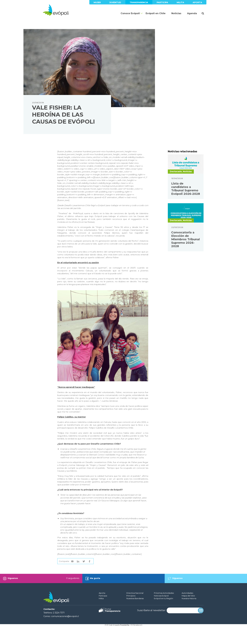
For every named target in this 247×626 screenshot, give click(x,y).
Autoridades (187, 593)
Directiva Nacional (134, 593)
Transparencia (139, 2)
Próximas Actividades (164, 593)
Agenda (192, 13)
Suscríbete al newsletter (151, 610)
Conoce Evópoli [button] (130, 13)
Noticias (176, 13)
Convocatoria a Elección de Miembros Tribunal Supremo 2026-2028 (185, 239)
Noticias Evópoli (161, 596)
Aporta (197, 2)
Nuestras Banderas (135, 598)
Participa (162, 2)
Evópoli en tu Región (163, 598)
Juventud (115, 2)
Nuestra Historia (189, 598)
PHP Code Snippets (112, 625)
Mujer (97, 2)
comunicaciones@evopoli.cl (65, 616)
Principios (130, 596)
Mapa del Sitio (188, 596)
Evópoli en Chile (156, 13)
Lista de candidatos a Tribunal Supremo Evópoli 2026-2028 (185, 189)
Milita (180, 2)
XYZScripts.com (136, 625)
